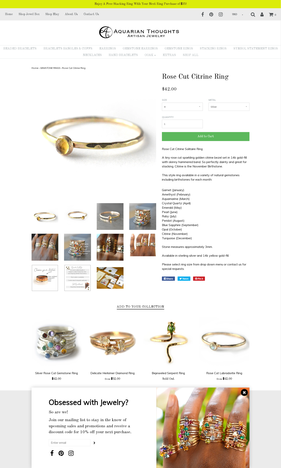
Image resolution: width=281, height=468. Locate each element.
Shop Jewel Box (29, 14)
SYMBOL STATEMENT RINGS (255, 48)
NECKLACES (92, 55)
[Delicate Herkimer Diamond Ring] (112, 342)
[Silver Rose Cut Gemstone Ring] (57, 342)
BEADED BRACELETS (20, 48)
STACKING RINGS (213, 48)
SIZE (164, 99)
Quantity (168, 117)
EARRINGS (107, 48)
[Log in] (260, 14)
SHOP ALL (190, 55)
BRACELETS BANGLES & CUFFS (67, 48)
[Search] (250, 14)
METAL (212, 99)
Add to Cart (205, 136)
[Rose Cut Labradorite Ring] (224, 342)
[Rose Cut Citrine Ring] (45, 216)
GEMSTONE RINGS (179, 48)
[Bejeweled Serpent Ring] (168, 342)
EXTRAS (169, 55)
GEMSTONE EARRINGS (140, 48)
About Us (71, 14)
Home (9, 14)
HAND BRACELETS (123, 55)
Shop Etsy (52, 14)
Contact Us (91, 14)
